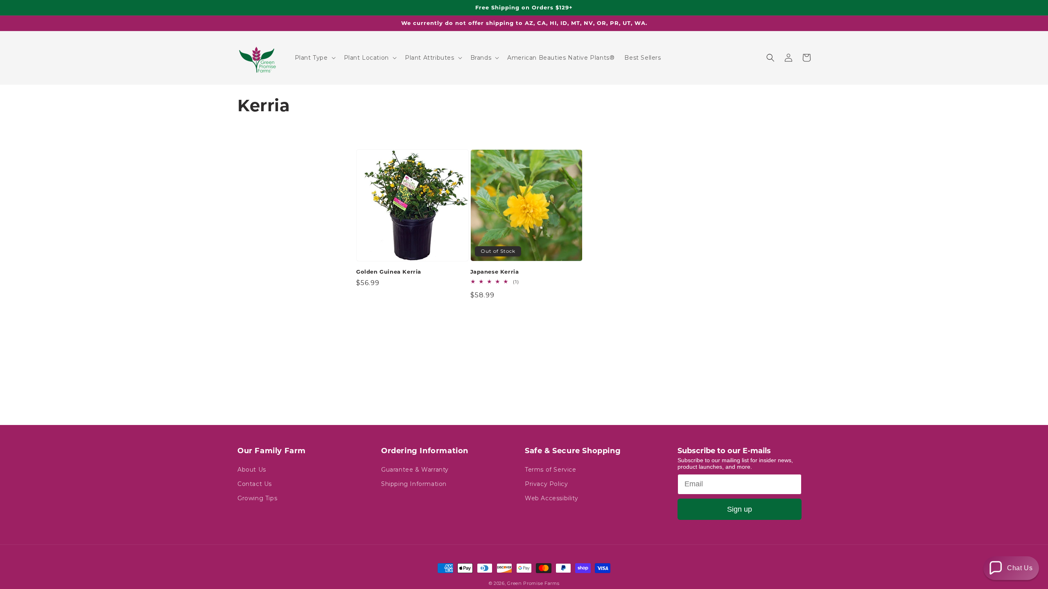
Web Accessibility (551, 498)
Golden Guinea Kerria (388, 271)
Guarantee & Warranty (415, 469)
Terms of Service (550, 469)
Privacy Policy (546, 484)
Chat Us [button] (1019, 567)
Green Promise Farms (533, 583)
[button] (314, 57)
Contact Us (254, 484)
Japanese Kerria (494, 271)
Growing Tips (257, 498)
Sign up (739, 509)
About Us (251, 469)
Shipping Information (414, 484)
